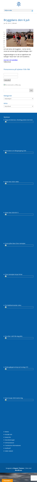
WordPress (18, 474)
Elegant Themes (18, 472)
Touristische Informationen (13, 450)
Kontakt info (8, 439)
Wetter (7, 436)
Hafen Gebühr (9, 455)
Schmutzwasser (9, 447)
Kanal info (8, 441)
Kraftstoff (8, 452)
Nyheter (7, 121)
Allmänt (14, 23)
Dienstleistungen (10, 444)
